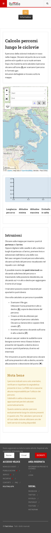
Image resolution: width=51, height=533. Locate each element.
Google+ (32, 499)
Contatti (7, 483)
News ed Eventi (9, 467)
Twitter (31, 495)
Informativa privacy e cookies (38, 468)
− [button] (7, 94)
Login (30, 475)
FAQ (16, 483)
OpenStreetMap (27, 170)
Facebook (32, 491)
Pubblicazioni (9, 471)
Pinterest (32, 502)
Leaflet (9, 170)
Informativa (25, 17)
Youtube (32, 506)
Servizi (6, 475)
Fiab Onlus (9, 526)
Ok (25, 12)
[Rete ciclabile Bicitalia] (14, 3)
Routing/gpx (8, 487)
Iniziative (7, 479)
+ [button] (7, 90)
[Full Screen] (7, 99)
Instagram (33, 510)
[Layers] (8, 106)
